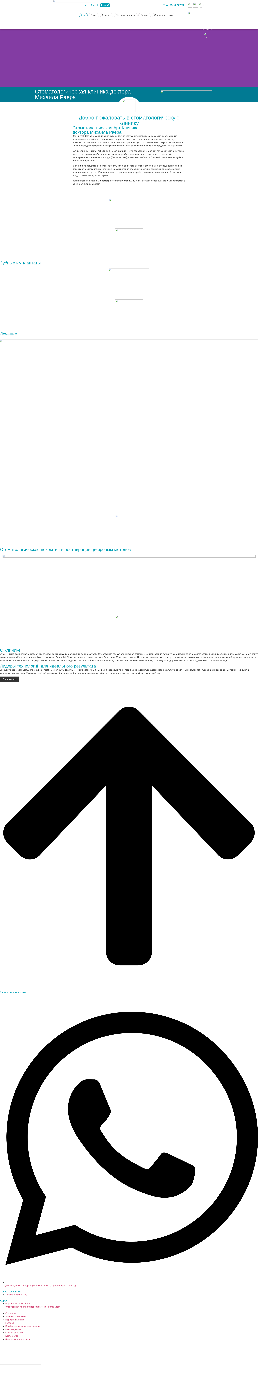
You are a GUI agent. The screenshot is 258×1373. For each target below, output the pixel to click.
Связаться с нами (163, 15)
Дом (83, 15)
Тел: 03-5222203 (173, 5)
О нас (94, 15)
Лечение (106, 15)
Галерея (145, 15)
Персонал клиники (125, 15)
